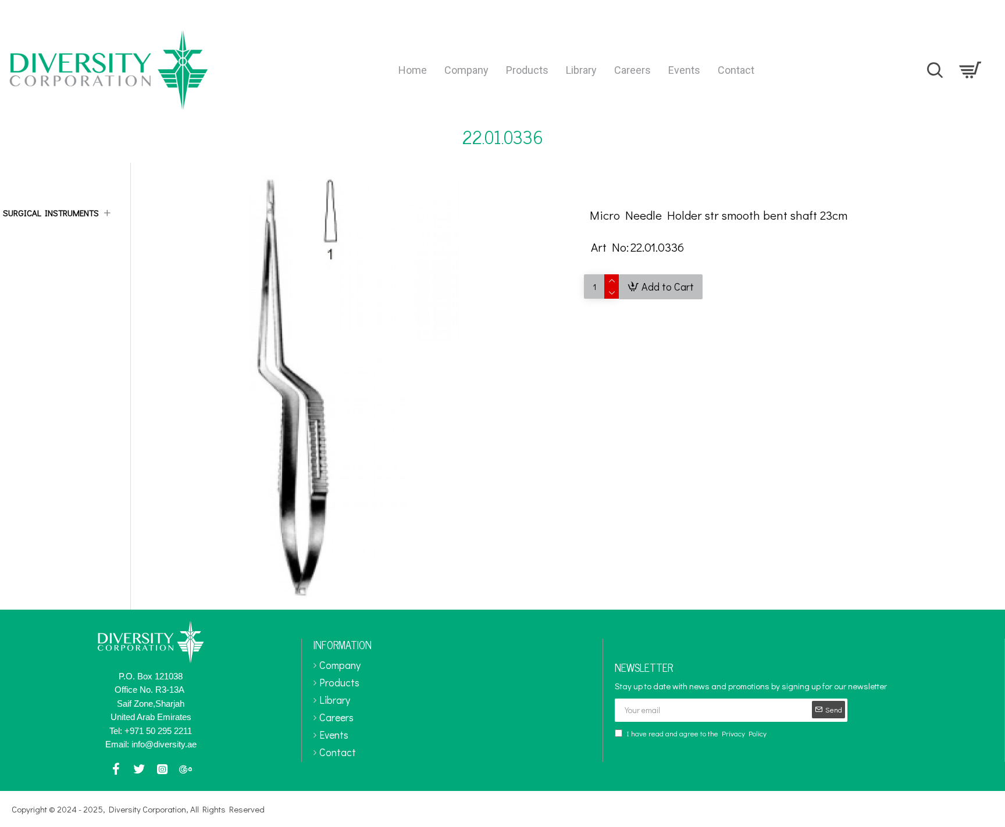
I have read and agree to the (696, 733)
